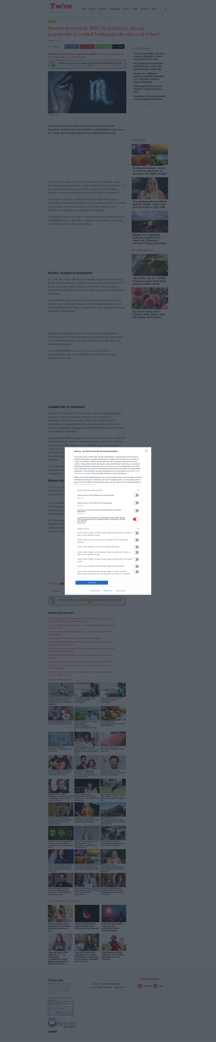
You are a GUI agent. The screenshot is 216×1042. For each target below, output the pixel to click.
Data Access (108, 591)
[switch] (136, 495)
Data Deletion (95, 591)
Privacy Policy (121, 591)
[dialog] (108, 521)
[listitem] (108, 490)
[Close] (147, 451)
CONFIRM (92, 583)
